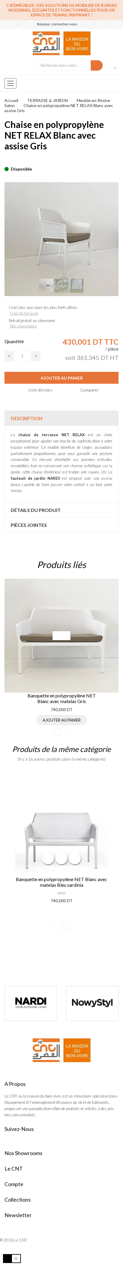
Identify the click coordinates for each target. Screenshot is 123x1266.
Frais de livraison (24, 313)
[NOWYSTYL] (30, 1003)
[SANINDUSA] (92, 1003)
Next (66, 732)
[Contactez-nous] (8, 24)
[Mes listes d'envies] (88, 24)
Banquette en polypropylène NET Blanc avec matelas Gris (61, 698)
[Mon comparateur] (100, 24)
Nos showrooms (23, 326)
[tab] (61, 418)
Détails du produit (36, 510)
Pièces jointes (29, 525)
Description (26, 418)
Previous (57, 732)
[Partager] (6, 159)
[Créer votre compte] (110, 24)
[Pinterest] (17, 159)
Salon (61, 893)
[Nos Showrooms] (21, 24)
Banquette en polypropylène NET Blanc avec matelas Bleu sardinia (61, 882)
